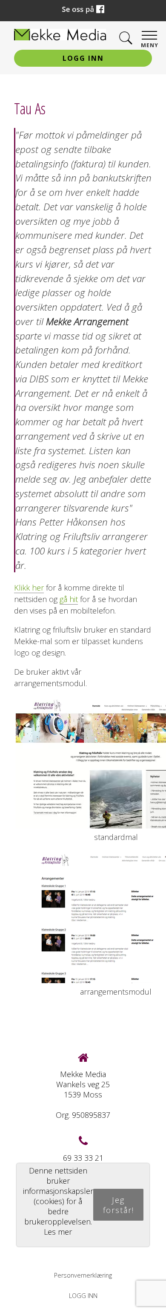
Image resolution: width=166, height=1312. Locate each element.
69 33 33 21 (83, 1158)
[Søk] (125, 38)
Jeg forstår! (118, 1205)
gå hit (69, 599)
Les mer (58, 1232)
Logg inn (83, 58)
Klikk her (29, 587)
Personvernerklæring (83, 1275)
